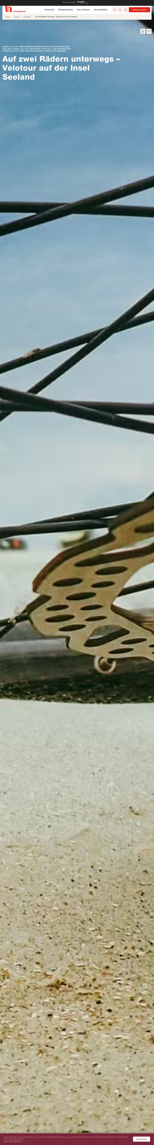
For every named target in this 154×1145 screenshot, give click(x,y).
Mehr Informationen (12, 1141)
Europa (16, 17)
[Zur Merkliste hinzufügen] (149, 31)
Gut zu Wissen (83, 9)
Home (8, 17)
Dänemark (27, 17)
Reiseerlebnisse (65, 9)
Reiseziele (49, 9)
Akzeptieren (141, 1139)
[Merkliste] (114, 9)
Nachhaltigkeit (100, 9)
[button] (120, 9)
